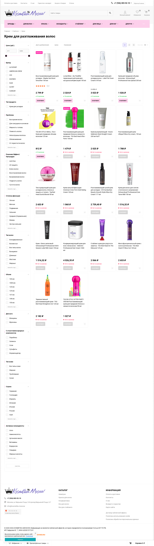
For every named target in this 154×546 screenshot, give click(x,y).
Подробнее (29, 536)
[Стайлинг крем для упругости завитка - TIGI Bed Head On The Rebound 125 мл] (102, 230)
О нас (32, 3)
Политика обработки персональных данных (122, 519)
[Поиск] (110, 13)
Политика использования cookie (118, 516)
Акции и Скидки (60, 3)
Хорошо (20, 539)
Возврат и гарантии (113, 504)
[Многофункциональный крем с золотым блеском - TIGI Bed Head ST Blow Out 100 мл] (130, 230)
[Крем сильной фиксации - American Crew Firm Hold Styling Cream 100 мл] (75, 174)
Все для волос (64, 504)
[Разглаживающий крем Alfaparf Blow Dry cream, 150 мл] (130, 118)
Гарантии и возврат (44, 3)
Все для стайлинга (65, 507)
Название (67, 45)
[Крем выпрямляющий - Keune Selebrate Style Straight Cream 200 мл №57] (102, 118)
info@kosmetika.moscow (16, 506)
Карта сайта (110, 507)
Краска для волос (65, 497)
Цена (56, 45)
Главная (7, 31)
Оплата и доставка (10, 3)
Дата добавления (42, 45)
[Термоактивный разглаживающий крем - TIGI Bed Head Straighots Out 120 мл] (47, 286)
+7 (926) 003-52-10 (122, 3)
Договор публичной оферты (116, 513)
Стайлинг (15, 31)
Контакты (24, 3)
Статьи (71, 3)
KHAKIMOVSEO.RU (38, 535)
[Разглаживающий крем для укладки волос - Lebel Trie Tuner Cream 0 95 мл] (102, 62)
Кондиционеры (64, 501)
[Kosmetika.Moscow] (29, 491)
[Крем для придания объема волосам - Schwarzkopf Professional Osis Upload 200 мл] (130, 62)
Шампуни (62, 494)
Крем (23, 31)
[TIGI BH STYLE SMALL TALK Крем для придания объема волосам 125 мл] (47, 118)
